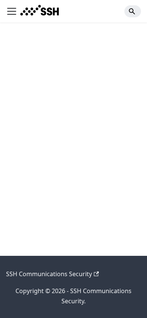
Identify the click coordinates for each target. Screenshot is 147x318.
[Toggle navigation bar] (11, 11)
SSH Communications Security (49, 274)
